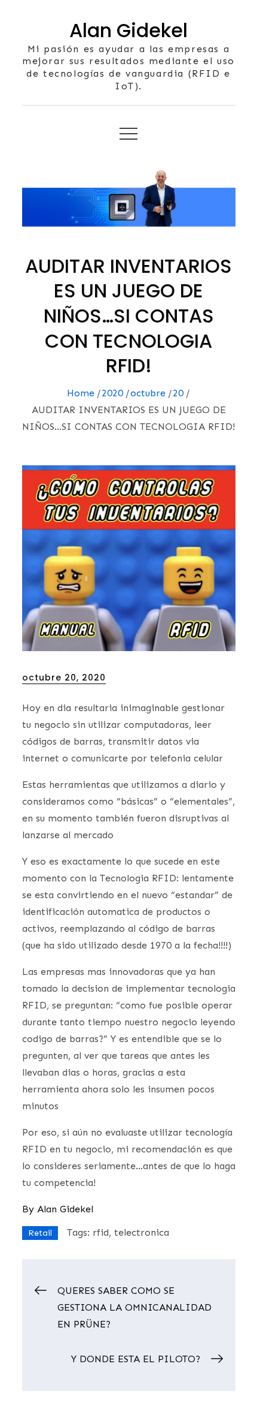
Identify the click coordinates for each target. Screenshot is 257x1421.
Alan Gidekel (128, 30)
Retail (40, 1233)
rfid (101, 1232)
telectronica (141, 1232)
